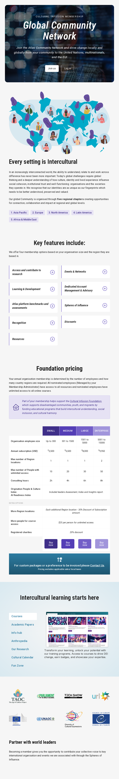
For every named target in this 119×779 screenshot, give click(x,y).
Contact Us (97, 565)
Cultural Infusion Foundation (85, 401)
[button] (33, 272)
